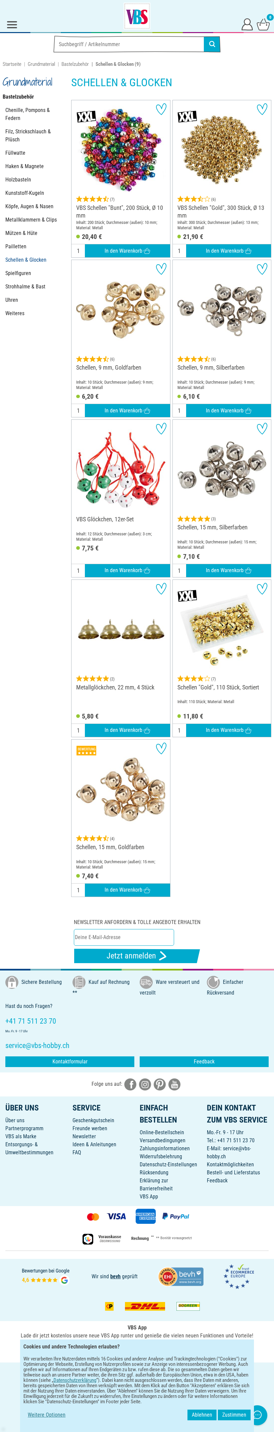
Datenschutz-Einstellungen (168, 1164)
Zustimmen (234, 1415)
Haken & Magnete (24, 166)
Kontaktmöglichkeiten (230, 1164)
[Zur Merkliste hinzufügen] (161, 109)
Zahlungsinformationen (165, 1148)
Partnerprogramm (24, 1128)
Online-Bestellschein (162, 1132)
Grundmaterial (41, 64)
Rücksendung (154, 1172)
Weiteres (14, 313)
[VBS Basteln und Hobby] (137, 16)
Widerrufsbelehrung (161, 1156)
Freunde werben (90, 1128)
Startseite (12, 64)
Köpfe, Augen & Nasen (29, 206)
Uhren (11, 300)
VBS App (149, 1196)
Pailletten (15, 246)
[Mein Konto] (247, 24)
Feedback (204, 1061)
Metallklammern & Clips (31, 220)
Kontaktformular (70, 1061)
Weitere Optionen (46, 1415)
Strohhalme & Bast (25, 286)
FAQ (77, 1152)
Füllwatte (15, 153)
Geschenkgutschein (93, 1120)
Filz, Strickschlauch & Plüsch (28, 135)
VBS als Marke (20, 1136)
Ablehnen (202, 1415)
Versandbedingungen (162, 1140)
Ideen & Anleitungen (94, 1144)
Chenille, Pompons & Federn (27, 114)
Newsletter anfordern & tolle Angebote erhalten (137, 922)
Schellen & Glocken (25, 260)
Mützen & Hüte (21, 233)
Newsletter (84, 1136)
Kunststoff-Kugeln (24, 193)
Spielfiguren (18, 273)
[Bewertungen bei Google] (46, 1276)
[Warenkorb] (263, 24)
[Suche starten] (212, 44)
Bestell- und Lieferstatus (233, 1172)
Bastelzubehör (75, 64)
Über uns (14, 1120)
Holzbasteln (18, 179)
